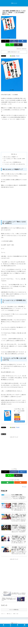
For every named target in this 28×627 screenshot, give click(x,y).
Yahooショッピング (19, 421)
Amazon (17, 416)
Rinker (19, 412)
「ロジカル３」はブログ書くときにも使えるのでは (14, 164)
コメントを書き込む (14, 609)
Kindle (16, 414)
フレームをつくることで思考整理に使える (12, 162)
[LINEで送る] (12, 55)
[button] (18, 44)
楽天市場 (17, 419)
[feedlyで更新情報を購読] (7, 482)
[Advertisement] (14, 136)
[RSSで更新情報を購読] (20, 482)
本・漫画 (4, 434)
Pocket (17, 55)
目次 (12, 154)
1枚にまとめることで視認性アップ (11, 156)
